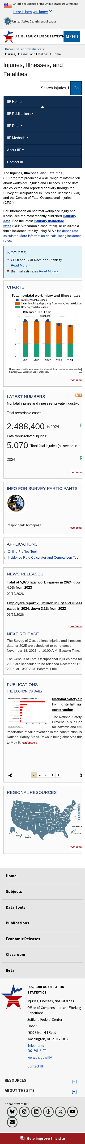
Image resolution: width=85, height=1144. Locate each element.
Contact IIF (35, 1066)
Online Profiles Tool (22, 551)
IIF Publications (19, 114)
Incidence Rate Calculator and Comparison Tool (43, 557)
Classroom (15, 954)
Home (11, 875)
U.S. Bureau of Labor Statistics (41, 36)
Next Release (23, 634)
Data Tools (15, 907)
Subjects (14, 891)
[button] (74, 1081)
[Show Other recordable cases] (32, 311)
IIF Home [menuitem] (14, 101)
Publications (17, 923)
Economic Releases (23, 938)
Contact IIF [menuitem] (15, 162)
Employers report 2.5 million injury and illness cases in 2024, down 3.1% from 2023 (44, 605)
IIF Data (13, 126)
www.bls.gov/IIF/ (39, 1057)
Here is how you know (30, 11)
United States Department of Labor (34, 21)
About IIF (14, 150)
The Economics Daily (24, 691)
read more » (29, 742)
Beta (10, 970)
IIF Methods (16, 138)
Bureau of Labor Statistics (23, 49)
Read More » (20, 265)
